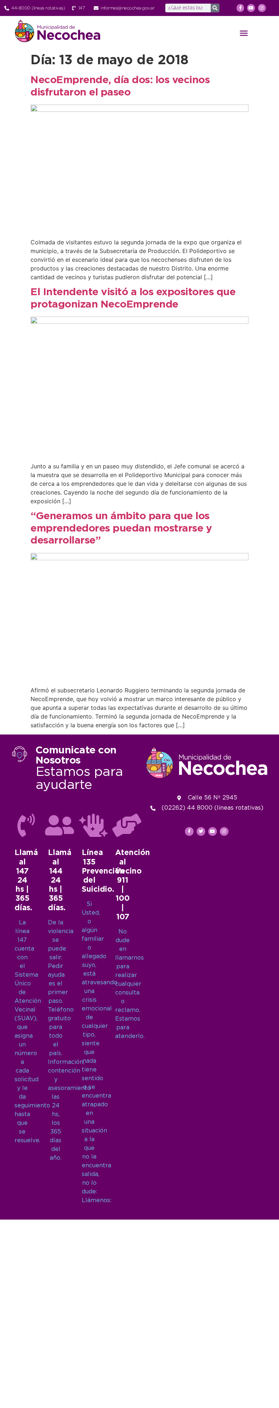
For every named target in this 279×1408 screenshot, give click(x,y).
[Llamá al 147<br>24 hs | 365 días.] (26, 825)
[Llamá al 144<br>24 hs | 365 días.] (59, 825)
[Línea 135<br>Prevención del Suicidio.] (93, 825)
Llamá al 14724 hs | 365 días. (26, 880)
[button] (243, 33)
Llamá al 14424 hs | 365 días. (59, 880)
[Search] (215, 8)
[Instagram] (262, 8)
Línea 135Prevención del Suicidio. (103, 871)
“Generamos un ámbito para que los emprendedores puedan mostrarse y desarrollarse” (121, 528)
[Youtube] (251, 8)
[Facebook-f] (240, 8)
